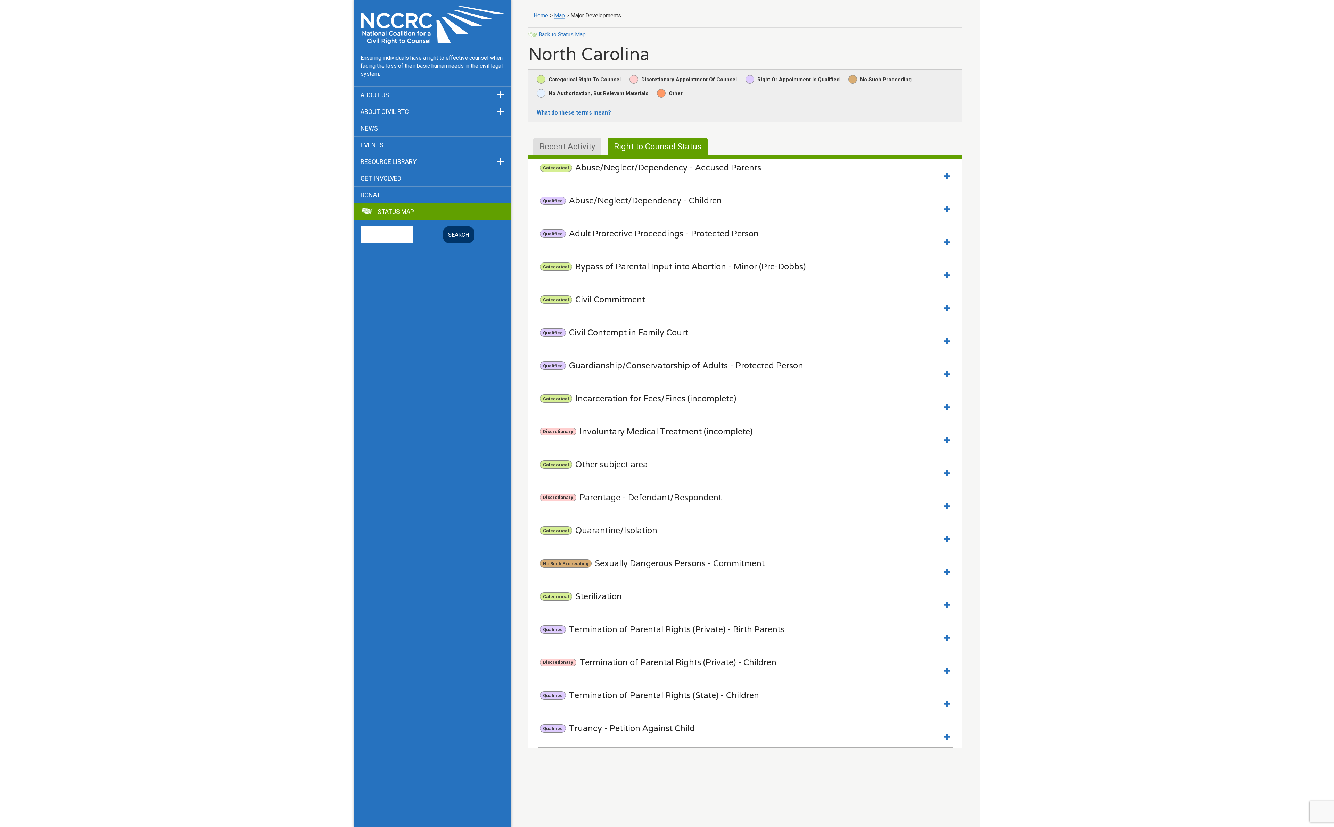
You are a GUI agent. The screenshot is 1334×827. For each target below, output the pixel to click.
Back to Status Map (562, 34)
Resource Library (389, 161)
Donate (372, 195)
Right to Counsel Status (657, 146)
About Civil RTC (385, 111)
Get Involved (381, 178)
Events (372, 145)
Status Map (396, 211)
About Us (375, 95)
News (369, 128)
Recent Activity (567, 146)
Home (541, 15)
